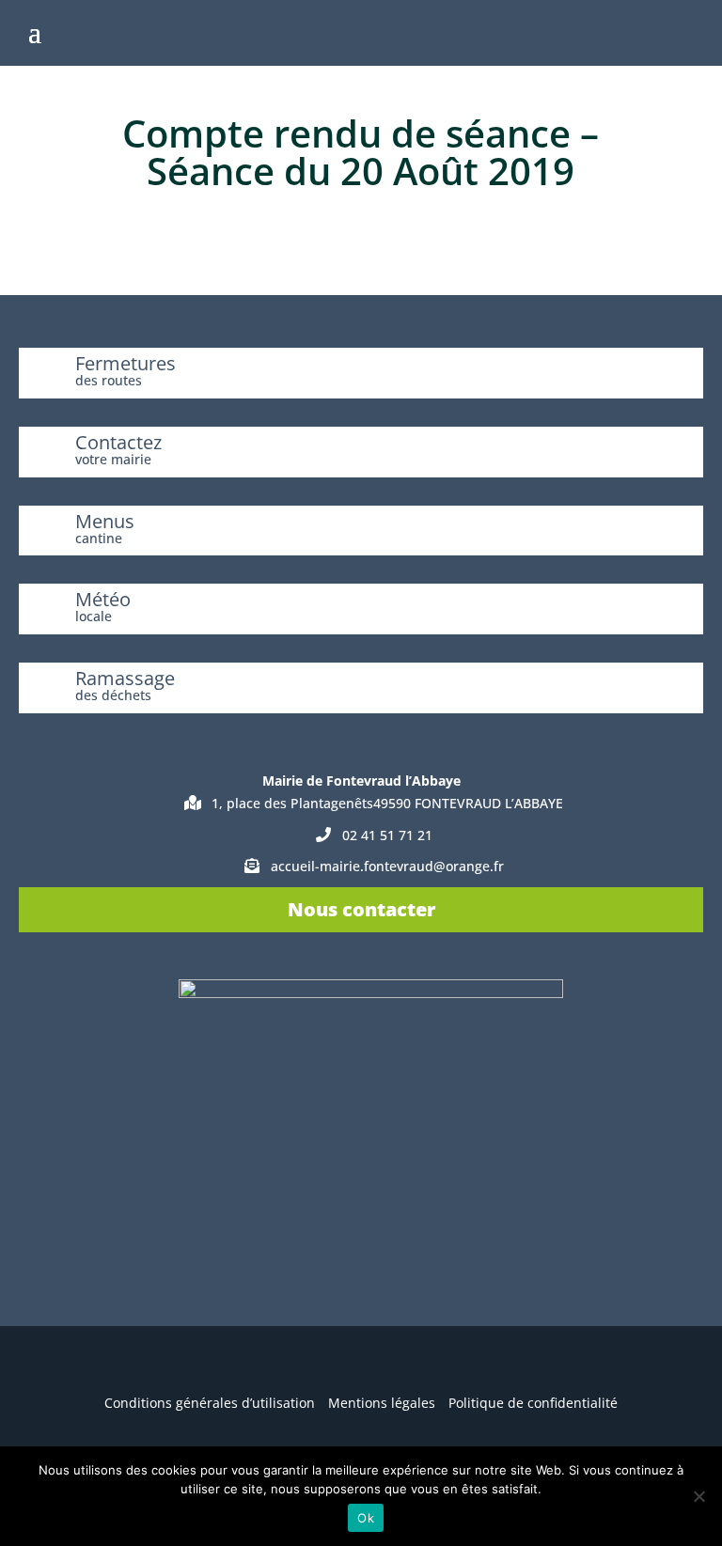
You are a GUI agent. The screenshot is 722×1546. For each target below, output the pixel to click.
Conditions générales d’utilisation (209, 1403)
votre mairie (113, 459)
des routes (108, 380)
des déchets (113, 695)
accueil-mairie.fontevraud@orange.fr (387, 866)
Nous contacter (361, 909)
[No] (698, 1496)
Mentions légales (381, 1403)
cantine (98, 538)
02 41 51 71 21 (387, 835)
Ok (365, 1517)
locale (93, 616)
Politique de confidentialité (533, 1403)
